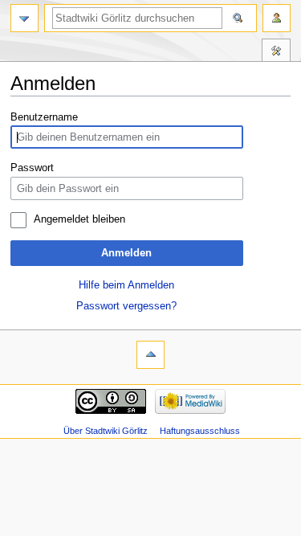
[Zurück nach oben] (150, 355)
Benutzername (44, 117)
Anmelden (126, 253)
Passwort (32, 168)
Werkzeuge (276, 52)
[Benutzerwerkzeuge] (276, 18)
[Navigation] (24, 18)
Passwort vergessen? (126, 306)
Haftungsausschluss (200, 431)
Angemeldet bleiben (79, 219)
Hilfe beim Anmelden (126, 285)
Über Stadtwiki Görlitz (105, 431)
